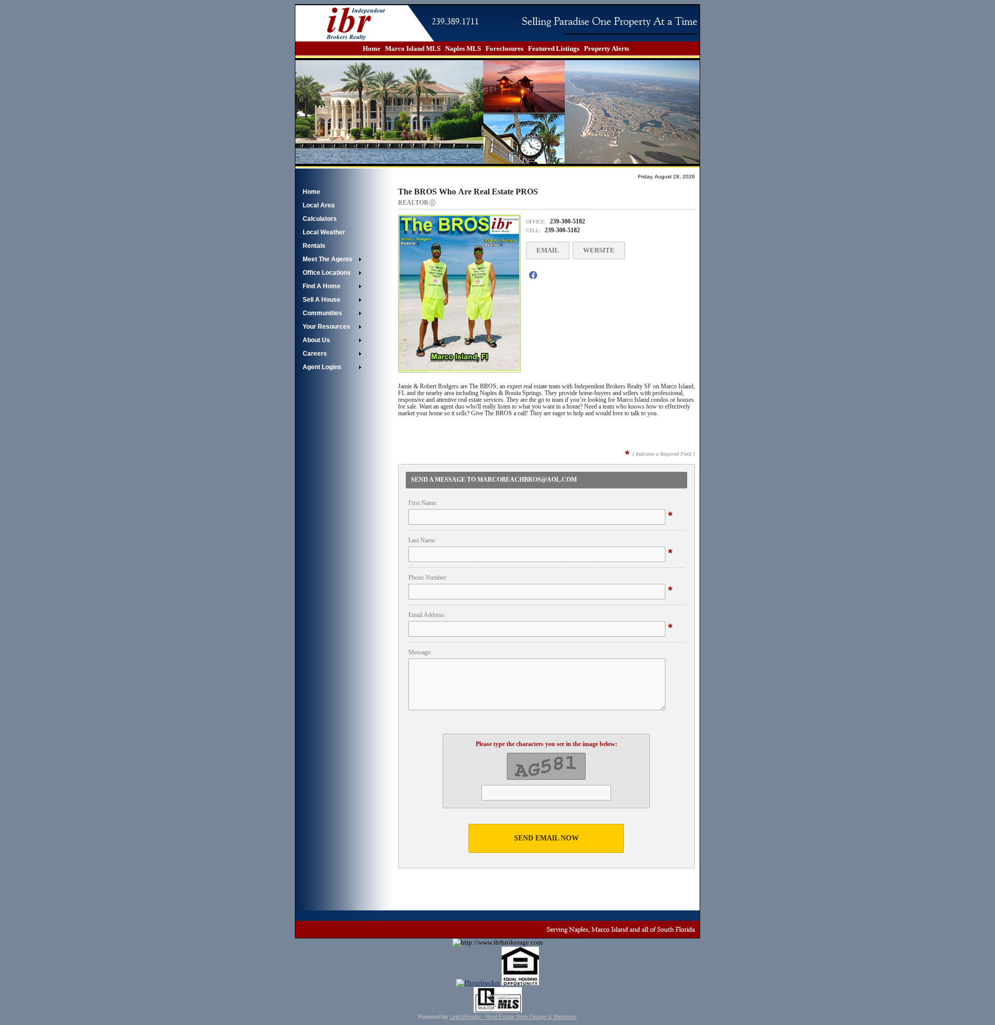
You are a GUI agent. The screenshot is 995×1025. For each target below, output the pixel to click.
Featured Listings (553, 48)
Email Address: (427, 615)
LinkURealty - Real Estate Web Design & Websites (513, 1017)
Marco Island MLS (412, 48)
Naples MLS (463, 48)
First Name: (422, 503)
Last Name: (422, 540)
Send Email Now (546, 838)
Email (547, 250)
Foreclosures (504, 48)
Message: (420, 652)
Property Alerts (606, 48)
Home (371, 48)
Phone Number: (427, 577)
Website (599, 250)
